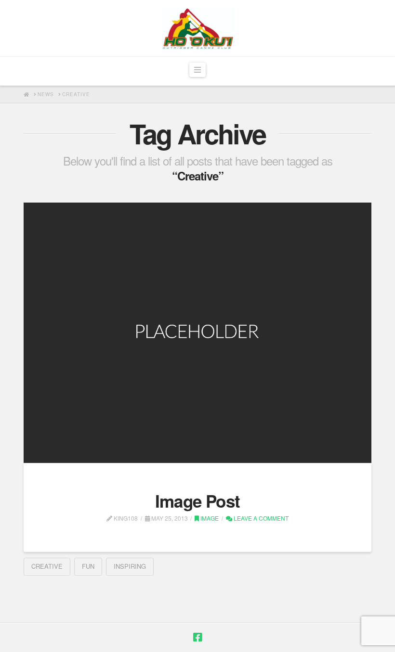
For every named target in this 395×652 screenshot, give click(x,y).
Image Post (197, 501)
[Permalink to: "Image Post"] (197, 333)
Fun (88, 566)
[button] (197, 70)
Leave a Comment (260, 518)
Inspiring (130, 566)
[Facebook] (197, 637)
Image (209, 518)
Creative (47, 566)
